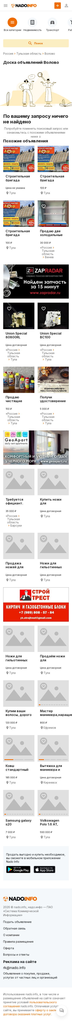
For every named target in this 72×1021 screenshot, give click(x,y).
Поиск (38, 43)
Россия (8, 53)
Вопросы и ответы (16, 954)
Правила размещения (18, 941)
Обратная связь (14, 928)
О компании (11, 935)
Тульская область (28, 53)
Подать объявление (17, 922)
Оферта (8, 948)
